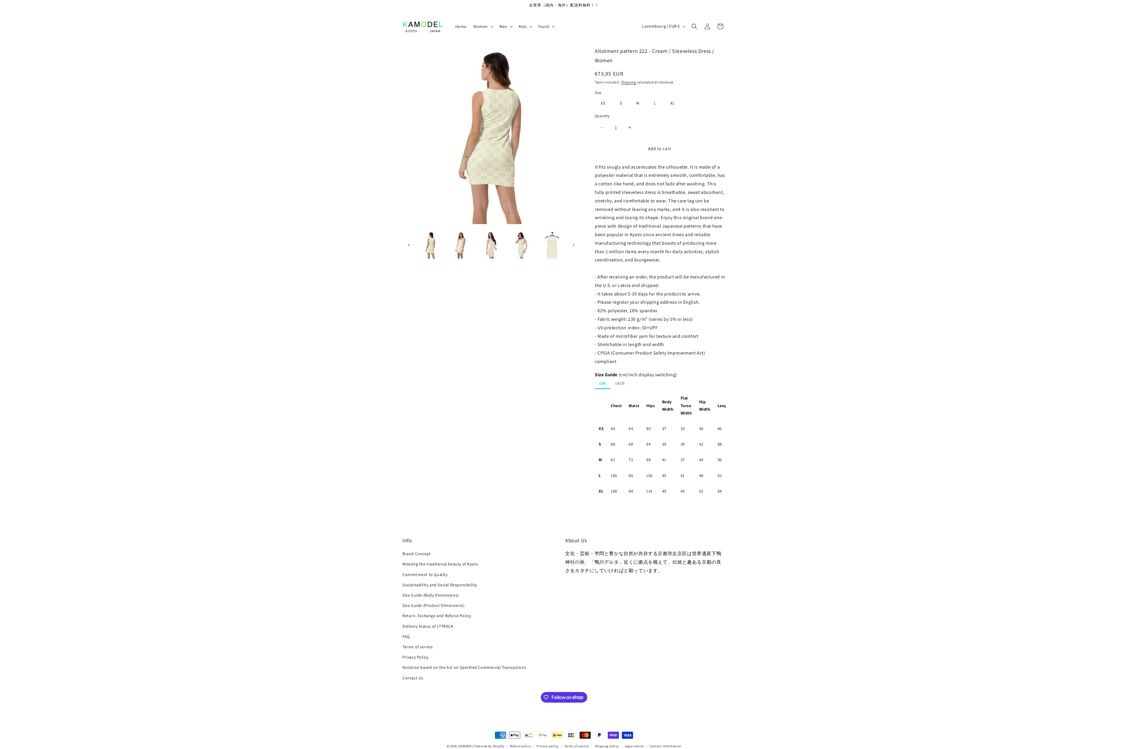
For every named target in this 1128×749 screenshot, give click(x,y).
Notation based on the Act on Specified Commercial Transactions (464, 667)
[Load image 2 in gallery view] (460, 245)
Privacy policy (547, 746)
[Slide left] (408, 245)
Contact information (665, 746)
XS (603, 103)
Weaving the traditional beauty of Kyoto (440, 564)
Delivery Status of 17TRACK (428, 626)
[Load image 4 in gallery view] (521, 245)
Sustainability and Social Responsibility (439, 584)
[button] (483, 26)
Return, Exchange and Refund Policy (436, 615)
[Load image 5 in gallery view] (552, 245)
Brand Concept (416, 553)
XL (672, 103)
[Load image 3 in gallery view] (491, 245)
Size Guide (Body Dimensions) (430, 595)
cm (602, 383)
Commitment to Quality (425, 574)
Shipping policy (607, 746)
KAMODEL (466, 746)
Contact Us (412, 677)
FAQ (406, 636)
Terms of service (417, 646)
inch (620, 383)
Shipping (628, 82)
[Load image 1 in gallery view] (430, 245)
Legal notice (634, 746)
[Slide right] (573, 245)
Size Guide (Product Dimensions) (433, 605)
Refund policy (520, 746)
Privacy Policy (415, 657)
